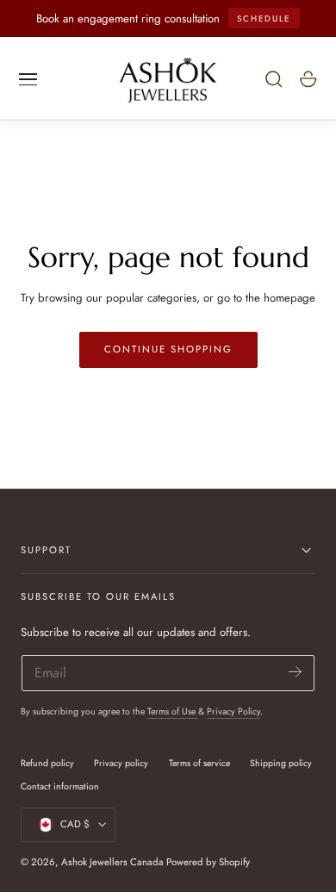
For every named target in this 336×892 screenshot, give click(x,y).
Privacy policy (121, 763)
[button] (28, 79)
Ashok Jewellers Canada (112, 862)
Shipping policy (281, 763)
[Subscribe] (295, 671)
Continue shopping (168, 349)
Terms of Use (172, 711)
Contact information (60, 786)
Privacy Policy (233, 711)
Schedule (263, 18)
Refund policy (47, 763)
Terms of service (199, 763)
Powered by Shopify (208, 862)
